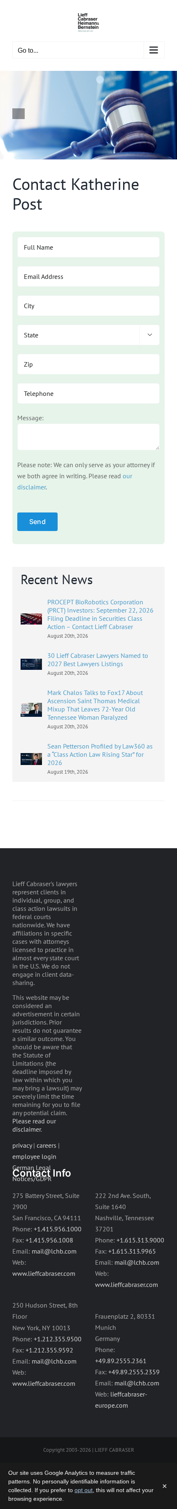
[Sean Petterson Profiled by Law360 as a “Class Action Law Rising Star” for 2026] (31, 758)
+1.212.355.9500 (58, 1339)
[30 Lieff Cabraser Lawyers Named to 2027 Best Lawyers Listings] (31, 664)
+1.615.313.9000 (140, 1240)
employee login (34, 1156)
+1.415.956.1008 (49, 1240)
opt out (84, 1490)
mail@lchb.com (54, 1251)
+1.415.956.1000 (58, 1229)
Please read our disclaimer (34, 1125)
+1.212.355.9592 (49, 1350)
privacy (22, 1145)
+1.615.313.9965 (132, 1251)
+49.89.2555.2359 (134, 1372)
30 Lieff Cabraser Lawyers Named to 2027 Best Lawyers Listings (97, 659)
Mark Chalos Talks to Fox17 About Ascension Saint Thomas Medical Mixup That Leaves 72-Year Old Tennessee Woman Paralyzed (95, 704)
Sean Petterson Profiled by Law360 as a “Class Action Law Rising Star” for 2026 (100, 754)
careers (46, 1145)
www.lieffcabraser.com (43, 1273)
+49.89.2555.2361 (121, 1361)
